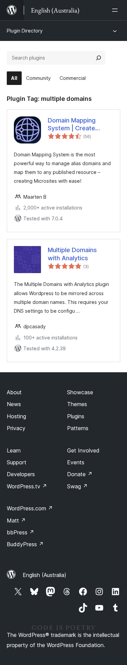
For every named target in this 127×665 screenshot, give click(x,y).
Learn (14, 450)
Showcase (80, 392)
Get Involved (83, 450)
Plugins (75, 416)
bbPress (20, 532)
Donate (79, 474)
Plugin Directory (25, 31)
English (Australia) (44, 575)
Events (75, 462)
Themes (77, 404)
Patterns (77, 428)
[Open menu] (116, 10)
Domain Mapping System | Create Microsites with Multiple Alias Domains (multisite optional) (80, 124)
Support (16, 462)
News (14, 404)
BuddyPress (25, 544)
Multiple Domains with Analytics (72, 253)
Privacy (16, 428)
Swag (77, 486)
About (14, 392)
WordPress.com (30, 508)
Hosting (16, 416)
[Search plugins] (98, 58)
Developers (21, 474)
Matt (16, 520)
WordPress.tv (27, 486)
